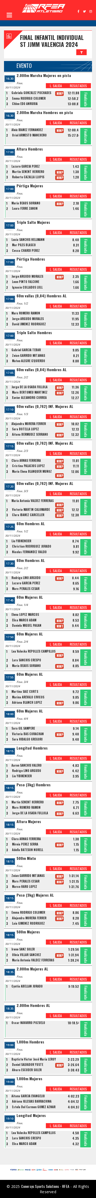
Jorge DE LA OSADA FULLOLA (29, 387)
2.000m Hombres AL (33, 1005)
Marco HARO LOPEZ (24, 886)
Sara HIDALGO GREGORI (27, 739)
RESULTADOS (78, 85)
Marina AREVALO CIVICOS (28, 697)
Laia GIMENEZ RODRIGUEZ (28, 923)
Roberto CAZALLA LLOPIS (28, 177)
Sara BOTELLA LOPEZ (25, 429)
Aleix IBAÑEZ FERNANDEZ (27, 130)
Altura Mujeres (29, 821)
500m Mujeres (28, 932)
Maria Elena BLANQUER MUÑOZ (32, 471)
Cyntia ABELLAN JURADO (27, 986)
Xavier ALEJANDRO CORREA (29, 397)
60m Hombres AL (31, 523)
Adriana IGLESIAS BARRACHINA (31, 1101)
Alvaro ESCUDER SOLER (27, 1070)
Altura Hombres (30, 149)
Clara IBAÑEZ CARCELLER (28, 515)
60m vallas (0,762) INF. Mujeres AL (45, 406)
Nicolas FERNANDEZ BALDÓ (29, 552)
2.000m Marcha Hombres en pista (45, 112)
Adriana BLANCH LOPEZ (27, 702)
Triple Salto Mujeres (33, 222)
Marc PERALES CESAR (25, 588)
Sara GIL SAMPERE (23, 728)
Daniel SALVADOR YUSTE (27, 1064)
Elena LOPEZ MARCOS (25, 614)
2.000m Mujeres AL (32, 969)
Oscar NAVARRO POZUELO (28, 1023)
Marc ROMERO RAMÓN (25, 313)
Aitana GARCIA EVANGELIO (28, 1096)
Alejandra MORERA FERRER (28, 424)
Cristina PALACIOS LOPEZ (28, 466)
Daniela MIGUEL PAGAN (26, 625)
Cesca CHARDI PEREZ (26, 250)
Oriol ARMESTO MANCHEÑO (29, 135)
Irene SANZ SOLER (23, 949)
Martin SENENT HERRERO (28, 171)
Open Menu (9, 15)
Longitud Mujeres (31, 1115)
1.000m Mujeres (29, 1078)
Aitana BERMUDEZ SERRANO (30, 434)
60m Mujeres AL (30, 597)
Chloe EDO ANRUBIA (25, 104)
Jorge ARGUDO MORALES (27, 276)
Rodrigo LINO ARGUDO (26, 578)
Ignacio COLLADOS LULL (27, 287)
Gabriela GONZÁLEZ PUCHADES (31, 93)
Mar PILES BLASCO (24, 245)
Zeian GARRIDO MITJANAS (28, 355)
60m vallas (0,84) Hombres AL (42, 296)
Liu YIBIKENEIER (21, 541)
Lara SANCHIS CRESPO (26, 660)
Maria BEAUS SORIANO (25, 203)
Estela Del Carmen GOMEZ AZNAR (33, 1107)
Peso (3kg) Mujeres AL (35, 895)
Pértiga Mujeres (30, 186)
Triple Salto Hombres (34, 332)
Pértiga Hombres (31, 259)
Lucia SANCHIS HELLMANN (28, 239)
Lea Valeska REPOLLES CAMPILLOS (33, 651)
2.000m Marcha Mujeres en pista (44, 75)
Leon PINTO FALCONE (25, 282)
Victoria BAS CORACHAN (28, 734)
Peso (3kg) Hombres (34, 785)
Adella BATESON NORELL (27, 850)
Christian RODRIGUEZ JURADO (31, 546)
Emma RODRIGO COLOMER (29, 98)
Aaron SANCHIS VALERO (26, 765)
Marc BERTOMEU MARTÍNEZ (29, 392)
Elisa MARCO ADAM (24, 620)
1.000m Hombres (30, 1042)
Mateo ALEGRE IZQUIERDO (28, 361)
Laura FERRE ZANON (25, 208)
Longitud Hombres (32, 748)
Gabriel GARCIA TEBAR (26, 350)
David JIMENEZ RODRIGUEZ (29, 324)
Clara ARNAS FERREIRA (26, 460)
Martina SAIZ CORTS (24, 691)
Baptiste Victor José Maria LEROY (33, 1059)
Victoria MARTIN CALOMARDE (31, 509)
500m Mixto (26, 858)
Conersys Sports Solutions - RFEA (45, 1186)
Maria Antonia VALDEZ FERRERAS (32, 501)
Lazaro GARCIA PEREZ (25, 166)
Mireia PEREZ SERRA (25, 844)
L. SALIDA (56, 85)
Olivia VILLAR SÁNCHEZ (26, 955)
